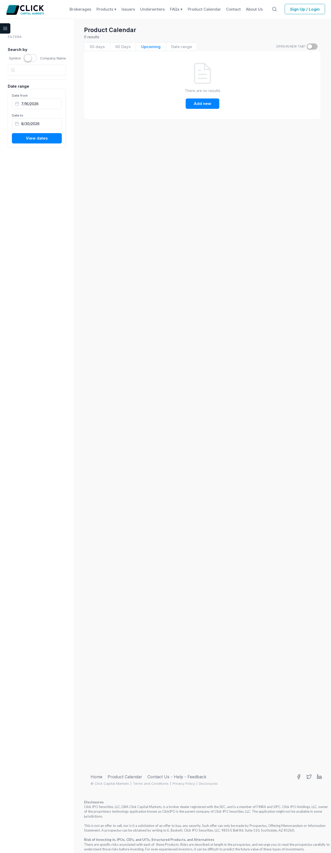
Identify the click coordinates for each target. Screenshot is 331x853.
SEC (222, 807)
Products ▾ (106, 9)
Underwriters (152, 9)
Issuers (128, 9)
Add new (202, 103)
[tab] (97, 47)
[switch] (312, 46)
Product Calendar (125, 776)
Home (96, 776)
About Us (254, 9)
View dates (37, 138)
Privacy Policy (183, 783)
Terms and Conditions (151, 783)
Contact (233, 9)
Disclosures (208, 783)
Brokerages (80, 9)
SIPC (277, 807)
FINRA (261, 807)
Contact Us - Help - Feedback (176, 776)
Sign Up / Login (305, 9)
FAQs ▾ (176, 9)
